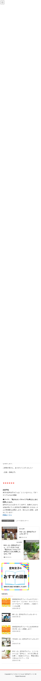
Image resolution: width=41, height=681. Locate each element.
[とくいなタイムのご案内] (31, 545)
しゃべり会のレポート (22, 520)
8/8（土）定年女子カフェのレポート (24, 614)
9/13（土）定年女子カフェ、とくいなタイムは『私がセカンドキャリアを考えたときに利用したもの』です (12, 549)
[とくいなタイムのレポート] (9, 532)
